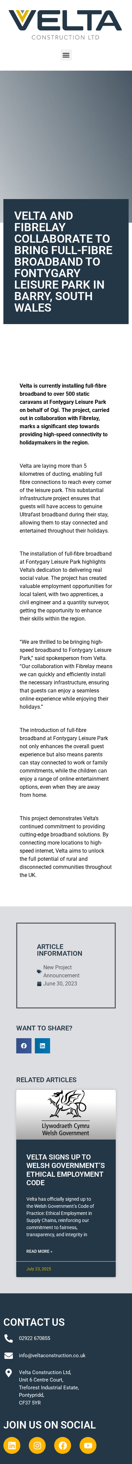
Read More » (39, 1251)
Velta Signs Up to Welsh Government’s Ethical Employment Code (65, 1170)
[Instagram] (37, 1445)
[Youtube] (88, 1445)
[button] (66, 54)
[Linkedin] (11, 1445)
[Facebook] (62, 1445)
